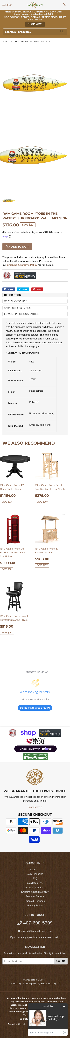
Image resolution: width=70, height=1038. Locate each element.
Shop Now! (35, 24)
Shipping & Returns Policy (35, 891)
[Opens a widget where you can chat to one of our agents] (48, 1019)
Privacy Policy (35, 905)
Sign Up (60, 961)
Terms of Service (35, 896)
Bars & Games (38, 980)
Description (12, 295)
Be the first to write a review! (35, 707)
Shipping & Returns (17, 307)
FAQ (35, 878)
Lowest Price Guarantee (21, 314)
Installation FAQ (35, 883)
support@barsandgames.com (36, 931)
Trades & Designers (35, 901)
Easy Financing (35, 873)
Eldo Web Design (49, 983)
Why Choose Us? (15, 301)
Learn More (34, 807)
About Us (35, 869)
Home (5, 41)
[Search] (63, 32)
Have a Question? (35, 887)
